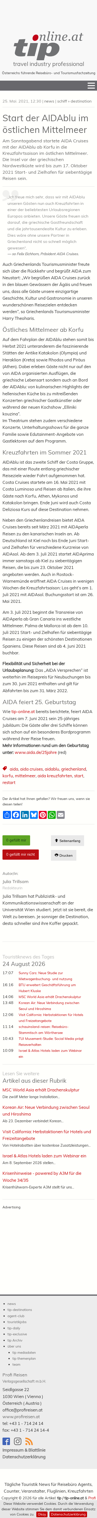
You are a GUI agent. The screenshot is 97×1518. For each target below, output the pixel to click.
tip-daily (13, 1328)
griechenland (73, 769)
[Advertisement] (48, 12)
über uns (14, 1346)
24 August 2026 (28, 960)
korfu (7, 775)
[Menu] (91, 86)
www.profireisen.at (21, 1416)
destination (81, 101)
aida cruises (31, 769)
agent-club (15, 1316)
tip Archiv (14, 1340)
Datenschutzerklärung (68, 1514)
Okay (42, 1514)
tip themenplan (24, 1358)
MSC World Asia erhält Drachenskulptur (50, 997)
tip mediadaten (24, 1352)
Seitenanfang (69, 841)
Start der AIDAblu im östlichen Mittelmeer (45, 123)
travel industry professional (48, 63)
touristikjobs (17, 1322)
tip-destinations (19, 1309)
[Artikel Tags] (5, 769)
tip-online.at (23, 711)
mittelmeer (25, 775)
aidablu (52, 769)
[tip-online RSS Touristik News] (30, 1443)
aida (14, 769)
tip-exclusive (17, 1334)
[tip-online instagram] (19, 1443)
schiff (62, 101)
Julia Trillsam (15, 881)
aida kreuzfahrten (55, 775)
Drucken (65, 856)
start (78, 775)
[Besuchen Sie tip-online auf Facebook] (8, 1443)
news (49, 101)
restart (8, 782)
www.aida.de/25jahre (36, 752)
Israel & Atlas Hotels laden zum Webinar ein (44, 1155)
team (16, 1364)
